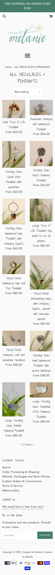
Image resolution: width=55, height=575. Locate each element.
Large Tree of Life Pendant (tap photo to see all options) (41, 233)
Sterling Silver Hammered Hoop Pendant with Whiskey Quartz (14, 236)
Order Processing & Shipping (20, 472)
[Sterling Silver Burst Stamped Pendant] (41, 153)
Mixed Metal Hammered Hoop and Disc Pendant (13, 283)
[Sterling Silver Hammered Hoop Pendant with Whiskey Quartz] (13, 211)
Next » (30, 445)
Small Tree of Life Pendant (13, 124)
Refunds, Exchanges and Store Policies (26, 476)
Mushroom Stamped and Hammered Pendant (41, 124)
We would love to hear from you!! (23, 507)
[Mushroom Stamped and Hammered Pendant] (41, 107)
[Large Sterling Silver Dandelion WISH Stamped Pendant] (41, 389)
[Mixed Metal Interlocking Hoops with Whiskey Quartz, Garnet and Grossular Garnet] (41, 272)
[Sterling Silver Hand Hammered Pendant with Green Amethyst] (41, 341)
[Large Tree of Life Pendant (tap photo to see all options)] (41, 210)
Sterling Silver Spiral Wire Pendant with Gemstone (13, 179)
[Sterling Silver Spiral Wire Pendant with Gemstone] (13, 154)
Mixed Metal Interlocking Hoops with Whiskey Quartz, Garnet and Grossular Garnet (41, 306)
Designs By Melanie (32, 552)
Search (6, 467)
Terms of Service (12, 486)
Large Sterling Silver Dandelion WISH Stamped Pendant (41, 409)
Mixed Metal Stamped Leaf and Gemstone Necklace (13, 355)
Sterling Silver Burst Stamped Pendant (41, 175)
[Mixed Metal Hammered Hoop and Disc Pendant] (13, 264)
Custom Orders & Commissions (22, 481)
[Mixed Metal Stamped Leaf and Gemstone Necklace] (13, 338)
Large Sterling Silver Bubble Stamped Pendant (14, 425)
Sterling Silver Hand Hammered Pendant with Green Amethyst (41, 363)
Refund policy (10, 490)
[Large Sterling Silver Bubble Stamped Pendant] (13, 399)
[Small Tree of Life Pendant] (13, 109)
